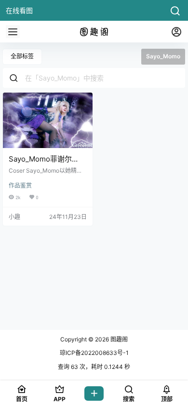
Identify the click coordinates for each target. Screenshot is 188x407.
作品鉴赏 (20, 185)
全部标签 (22, 56)
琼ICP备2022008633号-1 (94, 352)
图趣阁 (118, 339)
